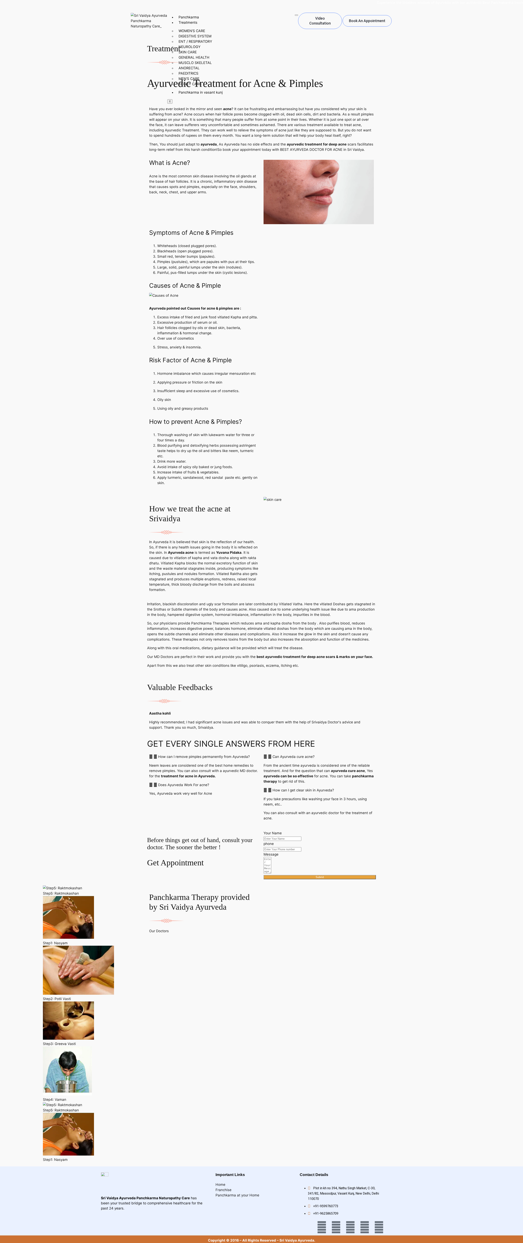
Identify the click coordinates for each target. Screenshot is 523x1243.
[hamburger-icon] (296, 15)
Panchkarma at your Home (237, 1195)
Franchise (223, 1190)
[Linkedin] (365, 1227)
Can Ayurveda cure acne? (294, 757)
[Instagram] (350, 1227)
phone (269, 844)
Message (271, 854)
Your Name (273, 833)
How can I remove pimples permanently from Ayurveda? (204, 757)
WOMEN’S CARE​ (192, 31)
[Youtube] (336, 1227)
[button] (204, 756)
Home (220, 1185)
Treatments (188, 22)
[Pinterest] (379, 1227)
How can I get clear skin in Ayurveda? (303, 790)
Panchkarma (189, 17)
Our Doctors (159, 931)
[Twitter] (322, 1227)
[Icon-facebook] (307, 1227)
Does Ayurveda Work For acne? (183, 785)
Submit (320, 877)
